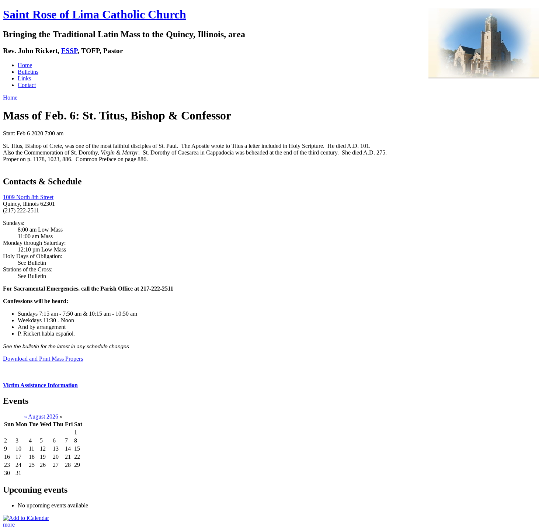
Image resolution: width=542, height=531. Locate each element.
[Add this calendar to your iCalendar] (26, 518)
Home (25, 65)
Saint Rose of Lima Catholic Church (94, 14)
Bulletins (28, 72)
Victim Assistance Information (40, 385)
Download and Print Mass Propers (43, 358)
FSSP (69, 51)
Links (24, 78)
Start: (10, 133)
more (9, 524)
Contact (27, 85)
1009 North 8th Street (28, 197)
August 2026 (43, 416)
